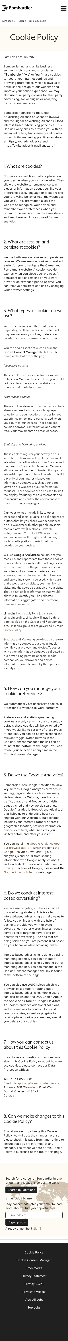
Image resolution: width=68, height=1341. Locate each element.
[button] (59, 8)
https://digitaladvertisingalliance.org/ (29, 145)
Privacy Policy (12, 630)
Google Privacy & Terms (20, 872)
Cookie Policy (34, 1252)
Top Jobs (34, 1307)
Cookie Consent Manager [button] (34, 1260)
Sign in (22, 20)
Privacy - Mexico (34, 1291)
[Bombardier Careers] (17, 8)
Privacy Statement (34, 1276)
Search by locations (21, 1190)
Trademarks (34, 1268)
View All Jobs (34, 1299)
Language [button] (7, 21)
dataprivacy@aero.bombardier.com (37, 1083)
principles (47, 125)
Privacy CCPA (34, 1284)
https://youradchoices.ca (24, 141)
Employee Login (37, 21)
